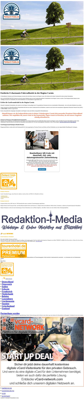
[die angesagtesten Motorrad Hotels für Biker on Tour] (14, 257)
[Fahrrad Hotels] (9, 188)
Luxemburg (7, 299)
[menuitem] (43, 278)
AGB (4, 393)
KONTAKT (6, 396)
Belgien (5, 296)
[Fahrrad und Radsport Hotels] (7, 275)
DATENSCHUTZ (8, 391)
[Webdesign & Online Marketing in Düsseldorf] (42, 231)
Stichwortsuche (8, 278)
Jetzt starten (42, 169)
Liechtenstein (8, 301)
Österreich (7, 284)
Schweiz (5, 289)
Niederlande (7, 294)
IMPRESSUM (7, 388)
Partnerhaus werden (10, 313)
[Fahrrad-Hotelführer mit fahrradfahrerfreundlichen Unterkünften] (42, 44)
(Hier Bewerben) (39, 241)
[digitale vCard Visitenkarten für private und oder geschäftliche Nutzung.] (7, 234)
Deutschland (7, 281)
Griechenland (8, 306)
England (6, 308)
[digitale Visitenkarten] (42, 386)
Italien (5, 286)
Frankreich (7, 291)
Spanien (5, 303)
